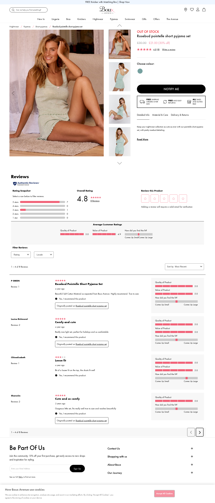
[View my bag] (204, 10)
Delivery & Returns (180, 114)
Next (100, 93)
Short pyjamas (41, 26)
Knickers (81, 19)
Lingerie (55, 19)
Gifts (144, 19)
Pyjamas (114, 19)
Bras (68, 19)
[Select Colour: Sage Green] (140, 71)
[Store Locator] (185, 10)
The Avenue (172, 19)
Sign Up (77, 468)
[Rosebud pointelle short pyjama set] (56, 93)
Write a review (168, 49)
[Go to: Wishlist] (191, 10)
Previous (13, 93)
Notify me (171, 89)
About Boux (114, 464)
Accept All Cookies (164, 493)
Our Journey (115, 473)
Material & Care (160, 114)
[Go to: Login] (197, 10)
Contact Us (114, 448)
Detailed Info (143, 114)
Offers (156, 19)
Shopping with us (117, 456)
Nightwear (98, 19)
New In (41, 19)
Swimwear (130, 19)
